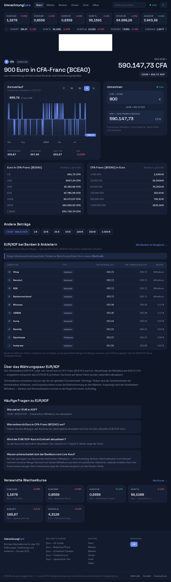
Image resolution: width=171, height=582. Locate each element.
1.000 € (106, 231)
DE (133, 544)
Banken (63, 5)
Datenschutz (160, 576)
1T (64, 88)
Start (39, 5)
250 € (92, 231)
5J (94, 88)
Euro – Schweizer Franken (59, 551)
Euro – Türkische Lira (57, 555)
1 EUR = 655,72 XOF (17, 231)
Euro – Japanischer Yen (58, 559)
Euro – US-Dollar (55, 543)
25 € (56, 231)
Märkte (50, 5)
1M (79, 88)
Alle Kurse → (160, 480)
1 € (35, 231)
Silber (96, 5)
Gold (85, 5)
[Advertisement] (85, 42)
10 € (45, 231)
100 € (80, 231)
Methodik (98, 256)
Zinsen (75, 5)
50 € (68, 231)
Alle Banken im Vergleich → (151, 244)
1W (71, 88)
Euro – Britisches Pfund (58, 547)
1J (87, 88)
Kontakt (147, 576)
